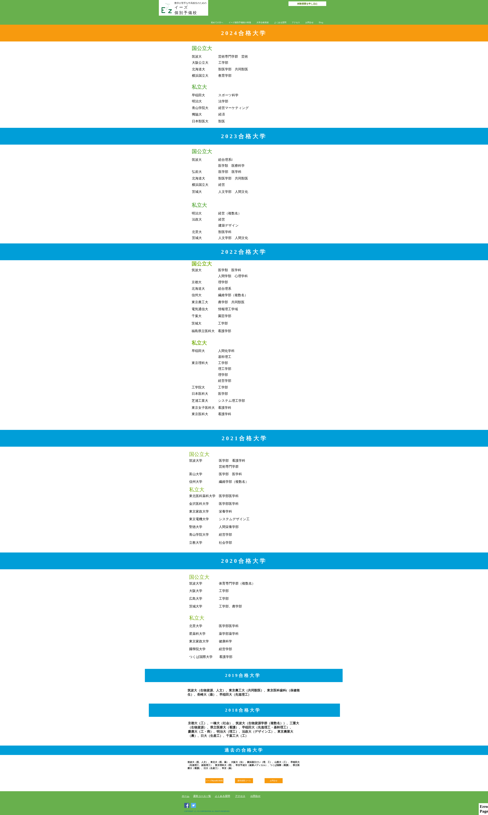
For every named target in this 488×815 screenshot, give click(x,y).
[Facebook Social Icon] (186, 805)
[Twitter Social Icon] (193, 805)
